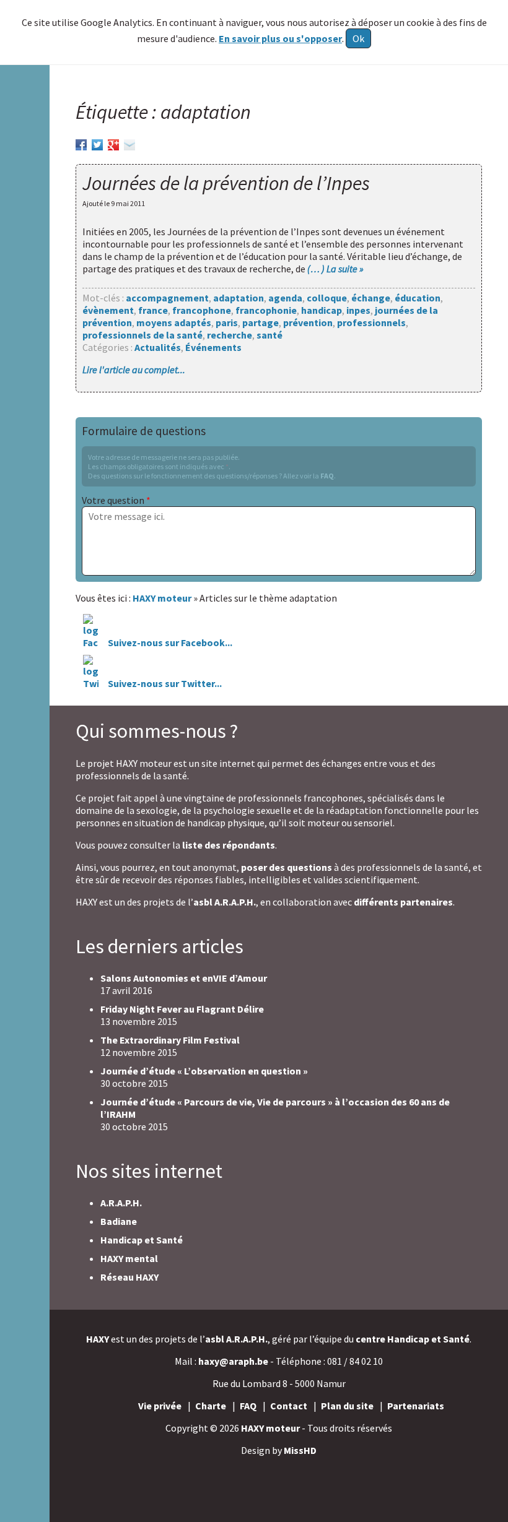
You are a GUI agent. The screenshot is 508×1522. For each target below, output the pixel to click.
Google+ (113, 143)
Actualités (157, 347)
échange (370, 298)
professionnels (371, 322)
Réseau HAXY (129, 1277)
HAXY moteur (270, 1428)
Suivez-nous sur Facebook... (169, 642)
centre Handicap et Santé (413, 1339)
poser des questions (286, 867)
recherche (229, 335)
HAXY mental (129, 1258)
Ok (358, 38)
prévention (308, 322)
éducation (417, 298)
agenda (285, 298)
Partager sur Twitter (97, 143)
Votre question (116, 500)
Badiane (118, 1221)
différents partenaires (403, 902)
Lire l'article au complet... (133, 369)
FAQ (327, 475)
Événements (213, 347)
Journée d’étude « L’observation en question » (204, 1071)
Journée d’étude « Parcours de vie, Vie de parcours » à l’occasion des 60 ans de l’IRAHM (275, 1108)
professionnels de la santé (142, 335)
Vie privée (160, 1405)
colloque (327, 298)
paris (227, 322)
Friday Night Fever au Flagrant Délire (182, 1009)
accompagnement (167, 298)
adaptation (238, 298)
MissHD (300, 1450)
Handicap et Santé (141, 1240)
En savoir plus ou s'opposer (280, 38)
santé (269, 335)
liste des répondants (228, 845)
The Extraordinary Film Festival (170, 1040)
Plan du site (347, 1405)
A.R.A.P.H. (121, 1202)
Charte (210, 1405)
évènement (108, 310)
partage (260, 322)
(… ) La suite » (335, 268)
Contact (288, 1405)
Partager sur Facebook (81, 143)
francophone (201, 310)
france (153, 310)
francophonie (266, 310)
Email (129, 143)
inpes (358, 310)
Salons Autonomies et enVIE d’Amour (183, 978)
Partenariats (415, 1405)
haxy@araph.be (233, 1361)
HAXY (97, 1339)
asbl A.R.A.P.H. (224, 902)
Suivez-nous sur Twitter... (165, 683)
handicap (321, 310)
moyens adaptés (173, 322)
